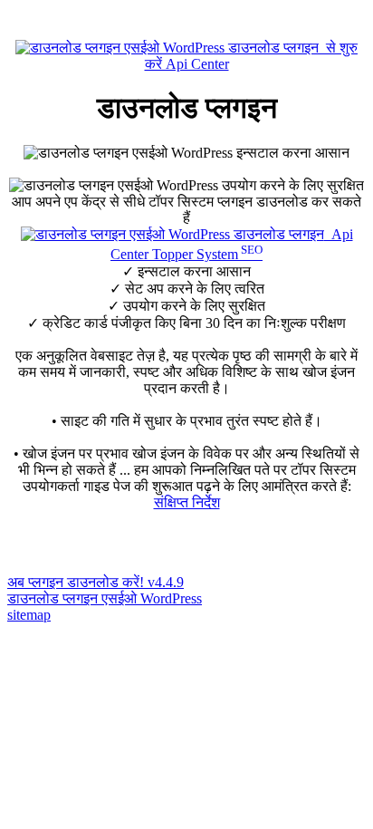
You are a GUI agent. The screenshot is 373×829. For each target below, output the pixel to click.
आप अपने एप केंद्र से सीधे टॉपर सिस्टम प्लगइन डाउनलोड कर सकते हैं (186, 210)
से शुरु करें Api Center (251, 56)
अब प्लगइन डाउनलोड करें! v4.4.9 (95, 582)
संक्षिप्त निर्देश (187, 502)
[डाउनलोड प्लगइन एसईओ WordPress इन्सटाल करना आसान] (186, 153)
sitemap (29, 614)
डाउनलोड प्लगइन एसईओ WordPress (104, 598)
